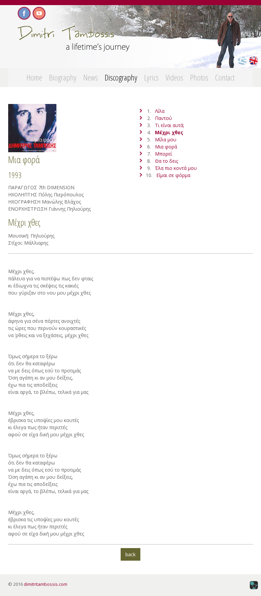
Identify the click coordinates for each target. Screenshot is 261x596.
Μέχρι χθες (169, 132)
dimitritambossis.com (45, 584)
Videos (174, 77)
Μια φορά (166, 146)
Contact (224, 77)
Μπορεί (163, 154)
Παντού (163, 118)
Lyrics (151, 77)
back (130, 554)
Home (34, 77)
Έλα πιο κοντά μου (176, 168)
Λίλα (159, 111)
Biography (62, 77)
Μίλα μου (165, 139)
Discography (121, 77)
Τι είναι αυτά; (169, 125)
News (90, 77)
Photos (199, 77)
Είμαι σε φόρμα (173, 175)
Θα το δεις (166, 161)
